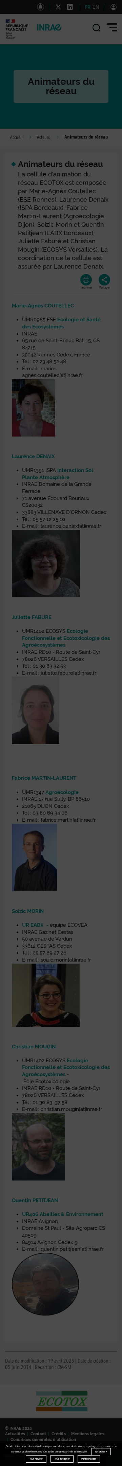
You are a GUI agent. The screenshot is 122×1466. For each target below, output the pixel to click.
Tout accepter (62, 1458)
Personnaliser (88, 1458)
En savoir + (101, 1451)
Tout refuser (36, 1458)
